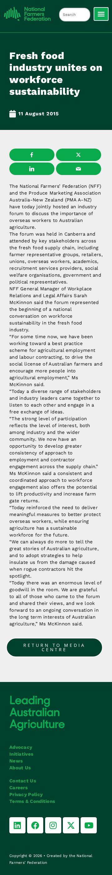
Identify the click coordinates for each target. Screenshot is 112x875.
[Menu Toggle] (101, 14)
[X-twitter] (71, 825)
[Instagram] (53, 825)
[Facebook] (35, 825)
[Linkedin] (17, 825)
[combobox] (74, 14)
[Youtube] (89, 825)
